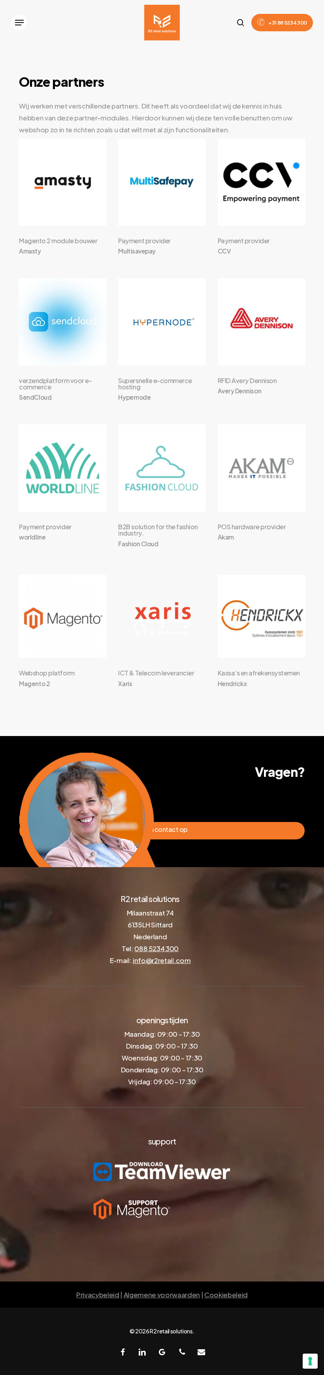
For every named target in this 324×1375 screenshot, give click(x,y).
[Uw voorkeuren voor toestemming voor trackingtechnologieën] (310, 1361)
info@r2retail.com (161, 960)
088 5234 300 (156, 948)
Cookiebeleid (226, 1294)
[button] (19, 23)
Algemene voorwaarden (162, 1294)
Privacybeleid (97, 1294)
